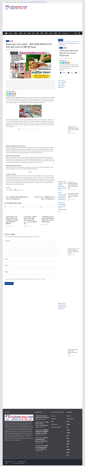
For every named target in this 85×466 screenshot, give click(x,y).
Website (7, 272)
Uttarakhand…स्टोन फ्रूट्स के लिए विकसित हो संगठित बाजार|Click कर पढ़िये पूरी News (48, 219)
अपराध (51, 33)
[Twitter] (12, 94)
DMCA (52, 421)
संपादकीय (15, 33)
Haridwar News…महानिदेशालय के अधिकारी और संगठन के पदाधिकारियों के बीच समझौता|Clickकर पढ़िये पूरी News (73, 185)
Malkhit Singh (15, 49)
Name (7, 259)
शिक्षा (59, 33)
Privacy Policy (54, 424)
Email (6, 265)
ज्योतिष (46, 33)
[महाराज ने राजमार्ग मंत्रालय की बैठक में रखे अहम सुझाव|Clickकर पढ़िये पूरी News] (62, 353)
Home (10, 33)
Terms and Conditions (56, 427)
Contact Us (65, 33)
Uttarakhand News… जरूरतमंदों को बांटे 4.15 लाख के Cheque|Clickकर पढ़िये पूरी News (73, 129)
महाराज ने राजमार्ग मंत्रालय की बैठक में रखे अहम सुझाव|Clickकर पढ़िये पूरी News (73, 351)
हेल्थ (25, 33)
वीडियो (42, 33)
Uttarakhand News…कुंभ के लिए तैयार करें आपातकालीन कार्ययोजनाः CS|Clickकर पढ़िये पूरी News (73, 251)
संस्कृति (29, 33)
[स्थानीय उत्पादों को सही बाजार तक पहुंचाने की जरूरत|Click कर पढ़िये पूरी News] (69, 44)
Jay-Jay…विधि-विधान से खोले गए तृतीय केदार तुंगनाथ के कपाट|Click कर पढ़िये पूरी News (17, 198)
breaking (69, 416)
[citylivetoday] (6, 33)
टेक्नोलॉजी (68, 432)
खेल (67, 427)
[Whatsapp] (7, 94)
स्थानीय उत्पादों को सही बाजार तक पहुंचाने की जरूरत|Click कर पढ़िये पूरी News (69, 53)
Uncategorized (70, 418)
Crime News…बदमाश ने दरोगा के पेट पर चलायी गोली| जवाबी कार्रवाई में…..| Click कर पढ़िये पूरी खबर (30, 220)
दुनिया (33, 33)
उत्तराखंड (20, 33)
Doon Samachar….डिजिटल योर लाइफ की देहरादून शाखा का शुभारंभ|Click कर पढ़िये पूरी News (73, 195)
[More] (15, 94)
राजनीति (55, 33)
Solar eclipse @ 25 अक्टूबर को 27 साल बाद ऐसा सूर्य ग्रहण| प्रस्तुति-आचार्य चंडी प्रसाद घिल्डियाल (12, 220)
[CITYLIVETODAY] (19, 415)
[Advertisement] (42, 21)
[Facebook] (10, 94)
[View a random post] (78, 33)
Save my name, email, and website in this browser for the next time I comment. (25, 279)
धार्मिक (38, 33)
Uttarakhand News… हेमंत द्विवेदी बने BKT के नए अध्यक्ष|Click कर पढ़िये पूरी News (44, 198)
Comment (7, 240)
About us (53, 416)
